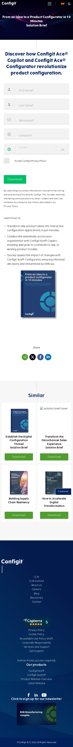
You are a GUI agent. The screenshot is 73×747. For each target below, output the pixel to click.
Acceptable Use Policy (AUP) (36, 638)
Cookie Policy (36, 634)
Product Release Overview (36, 679)
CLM (36, 576)
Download (18, 457)
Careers (36, 589)
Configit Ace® (37, 671)
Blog (36, 593)
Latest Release (36, 683)
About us (36, 585)
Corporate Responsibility (36, 642)
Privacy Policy (36, 630)
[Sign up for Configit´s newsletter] (36, 724)
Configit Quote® (36, 675)
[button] (49, 3)
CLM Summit (36, 581)
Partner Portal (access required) (36, 660)
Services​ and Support (36, 646)
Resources (36, 597)
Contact (36, 601)
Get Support (36, 651)
